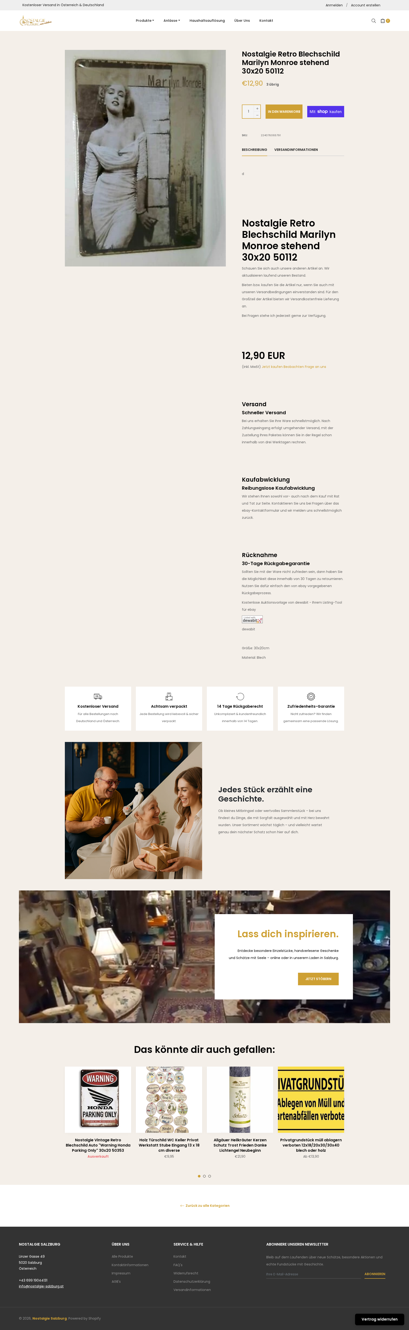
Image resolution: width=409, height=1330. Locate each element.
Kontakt (179, 1256)
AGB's (116, 1281)
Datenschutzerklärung (191, 1281)
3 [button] (209, 1176)
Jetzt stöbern (318, 979)
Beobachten (294, 366)
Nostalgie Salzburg (49, 1318)
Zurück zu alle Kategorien (207, 1206)
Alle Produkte (122, 1256)
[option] (97, 1122)
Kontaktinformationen (130, 1265)
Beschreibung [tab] (254, 149)
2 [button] (204, 1176)
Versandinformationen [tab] (296, 149)
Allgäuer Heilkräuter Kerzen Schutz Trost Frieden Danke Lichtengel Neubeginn (240, 1145)
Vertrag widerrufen (380, 1319)
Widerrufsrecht (185, 1273)
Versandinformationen (192, 1289)
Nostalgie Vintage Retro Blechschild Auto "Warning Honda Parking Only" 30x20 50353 (98, 1145)
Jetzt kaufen (273, 366)
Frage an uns (315, 366)
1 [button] (199, 1176)
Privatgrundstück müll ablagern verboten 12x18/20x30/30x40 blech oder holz (311, 1145)
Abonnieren (375, 1274)
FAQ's (177, 1265)
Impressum (121, 1273)
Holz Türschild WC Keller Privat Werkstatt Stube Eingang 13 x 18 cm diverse (169, 1145)
